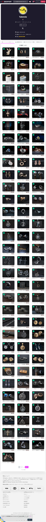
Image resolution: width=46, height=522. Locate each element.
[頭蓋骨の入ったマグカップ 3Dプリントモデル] (23, 113)
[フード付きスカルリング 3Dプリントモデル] (8, 211)
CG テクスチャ (6, 499)
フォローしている (27, 22)
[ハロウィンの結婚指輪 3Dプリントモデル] (23, 358)
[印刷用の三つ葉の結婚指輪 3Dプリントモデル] (23, 432)
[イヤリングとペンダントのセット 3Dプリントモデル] (23, 162)
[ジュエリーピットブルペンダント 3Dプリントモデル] (23, 223)
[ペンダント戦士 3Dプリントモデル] (23, 395)
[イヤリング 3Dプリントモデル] (8, 248)
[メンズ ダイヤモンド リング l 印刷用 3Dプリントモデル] (38, 395)
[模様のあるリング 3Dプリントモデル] (8, 309)
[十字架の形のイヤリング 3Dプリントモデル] (8, 88)
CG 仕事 (4, 507)
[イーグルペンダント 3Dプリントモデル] (38, 297)
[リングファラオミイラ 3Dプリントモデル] (38, 334)
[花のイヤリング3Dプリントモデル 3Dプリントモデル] (38, 113)
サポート (25, 494)
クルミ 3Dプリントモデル (36, 204)
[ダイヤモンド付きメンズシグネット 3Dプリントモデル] (23, 174)
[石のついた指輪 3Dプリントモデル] (8, 76)
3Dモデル (5, 494)
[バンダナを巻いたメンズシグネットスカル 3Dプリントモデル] (38, 174)
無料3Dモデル (19, 42)
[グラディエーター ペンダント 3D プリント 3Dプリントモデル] (23, 187)
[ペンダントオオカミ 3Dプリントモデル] (38, 76)
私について (40, 42)
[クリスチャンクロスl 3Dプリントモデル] (23, 260)
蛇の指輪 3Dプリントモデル (22, 131)
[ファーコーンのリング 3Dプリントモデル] (23, 199)
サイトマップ (32, 514)
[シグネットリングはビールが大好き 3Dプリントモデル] (23, 236)
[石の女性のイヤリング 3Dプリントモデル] (8, 383)
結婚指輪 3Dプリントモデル (22, 69)
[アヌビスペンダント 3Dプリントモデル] (8, 162)
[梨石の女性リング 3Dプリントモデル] (38, 137)
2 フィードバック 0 (30, 42)
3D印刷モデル (6, 496)
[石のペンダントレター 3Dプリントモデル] (23, 334)
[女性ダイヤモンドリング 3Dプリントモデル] (38, 260)
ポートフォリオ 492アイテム (8, 42)
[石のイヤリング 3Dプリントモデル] (23, 101)
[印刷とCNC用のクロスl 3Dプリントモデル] (8, 432)
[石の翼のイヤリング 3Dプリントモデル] (8, 101)
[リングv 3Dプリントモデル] (8, 199)
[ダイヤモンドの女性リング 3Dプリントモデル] (23, 444)
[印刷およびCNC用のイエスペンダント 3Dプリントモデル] (38, 322)
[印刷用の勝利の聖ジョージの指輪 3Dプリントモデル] (38, 51)
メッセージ (23, 25)
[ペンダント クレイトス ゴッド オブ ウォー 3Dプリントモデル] (38, 309)
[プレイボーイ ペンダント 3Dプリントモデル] (8, 51)
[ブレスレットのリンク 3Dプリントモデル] (8, 322)
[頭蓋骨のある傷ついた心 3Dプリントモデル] (23, 150)
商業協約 (25, 501)
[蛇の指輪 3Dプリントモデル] (23, 125)
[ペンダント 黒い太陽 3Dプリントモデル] (8, 223)
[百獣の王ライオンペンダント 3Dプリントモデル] (8, 272)
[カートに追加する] (11, 55)
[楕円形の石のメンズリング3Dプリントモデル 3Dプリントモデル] (38, 187)
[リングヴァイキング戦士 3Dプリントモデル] (38, 371)
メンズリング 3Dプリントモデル (38, 155)
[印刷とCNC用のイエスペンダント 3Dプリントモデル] (23, 346)
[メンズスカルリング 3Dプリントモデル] (8, 187)
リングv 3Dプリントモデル (7, 204)
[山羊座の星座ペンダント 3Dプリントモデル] (38, 285)
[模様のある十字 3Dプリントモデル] (8, 113)
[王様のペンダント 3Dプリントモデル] (38, 88)
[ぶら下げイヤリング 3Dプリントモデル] (8, 260)
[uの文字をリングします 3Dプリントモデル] (23, 322)
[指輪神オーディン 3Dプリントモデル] (38, 358)
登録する (43, 1)
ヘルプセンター (27, 496)
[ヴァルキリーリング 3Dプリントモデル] (23, 309)
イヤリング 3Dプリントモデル (8, 253)
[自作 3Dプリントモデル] (23, 248)
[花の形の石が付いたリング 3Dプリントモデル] (38, 211)
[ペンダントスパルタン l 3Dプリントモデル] (23, 408)
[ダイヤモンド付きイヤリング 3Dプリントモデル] (8, 457)
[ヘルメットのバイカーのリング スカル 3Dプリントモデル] (8, 408)
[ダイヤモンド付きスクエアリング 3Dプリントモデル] (23, 272)
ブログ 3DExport (6, 505)
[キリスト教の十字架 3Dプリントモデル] (23, 285)
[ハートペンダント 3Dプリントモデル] (38, 248)
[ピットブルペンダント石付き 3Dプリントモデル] (38, 223)
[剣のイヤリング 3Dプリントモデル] (38, 346)
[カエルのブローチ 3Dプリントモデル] (23, 297)
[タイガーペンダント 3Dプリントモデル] (8, 236)
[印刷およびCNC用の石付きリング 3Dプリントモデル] (8, 395)
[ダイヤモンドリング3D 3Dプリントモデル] (23, 211)
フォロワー (18, 22)
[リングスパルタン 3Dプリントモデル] (8, 358)
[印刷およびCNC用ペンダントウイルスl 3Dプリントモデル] (23, 420)
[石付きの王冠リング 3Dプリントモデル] (8, 125)
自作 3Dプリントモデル (21, 253)
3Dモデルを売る (6, 501)
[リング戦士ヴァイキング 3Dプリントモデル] (23, 383)
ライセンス (26, 499)
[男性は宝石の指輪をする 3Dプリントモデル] (23, 137)
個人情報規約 (26, 503)
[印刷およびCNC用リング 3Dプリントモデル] (8, 297)
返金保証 (25, 507)
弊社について (6, 476)
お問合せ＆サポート (29, 492)
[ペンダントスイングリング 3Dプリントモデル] (8, 371)
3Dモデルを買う (7, 492)
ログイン (38, 1)
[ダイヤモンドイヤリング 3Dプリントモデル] (23, 51)
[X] (23, 28)
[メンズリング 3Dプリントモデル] (38, 150)
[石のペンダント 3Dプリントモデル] (8, 346)
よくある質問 (26, 498)
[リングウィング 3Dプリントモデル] (38, 125)
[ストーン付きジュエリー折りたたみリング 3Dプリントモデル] (38, 432)
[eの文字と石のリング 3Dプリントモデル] (23, 371)
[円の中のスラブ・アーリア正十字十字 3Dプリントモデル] (38, 272)
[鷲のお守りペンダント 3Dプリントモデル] (38, 408)
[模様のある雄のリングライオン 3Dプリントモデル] (8, 420)
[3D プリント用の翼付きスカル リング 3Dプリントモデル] (8, 137)
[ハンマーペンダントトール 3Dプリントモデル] (38, 420)
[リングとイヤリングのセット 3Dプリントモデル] (8, 444)
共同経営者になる (6, 503)
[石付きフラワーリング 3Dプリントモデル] (38, 64)
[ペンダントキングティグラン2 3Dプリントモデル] (38, 101)
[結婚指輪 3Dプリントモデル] (23, 64)
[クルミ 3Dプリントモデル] (38, 199)
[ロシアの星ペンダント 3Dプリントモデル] (38, 236)
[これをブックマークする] (13, 55)
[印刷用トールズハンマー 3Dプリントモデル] (8, 64)
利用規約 (25, 505)
